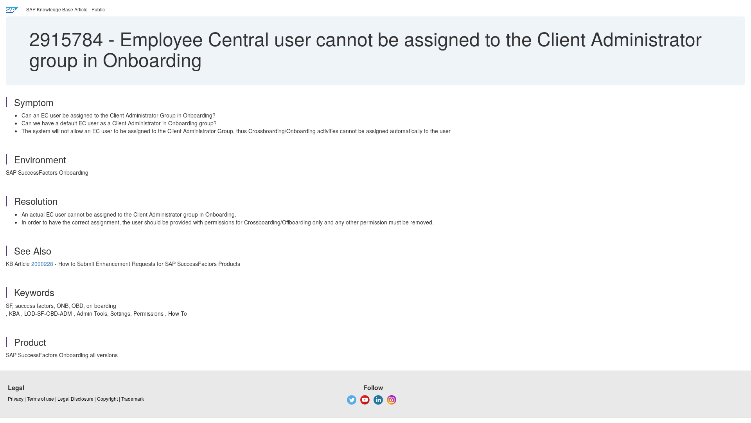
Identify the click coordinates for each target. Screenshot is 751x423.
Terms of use (40, 398)
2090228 (42, 264)
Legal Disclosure (75, 398)
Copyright (107, 398)
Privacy (15, 398)
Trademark (132, 398)
